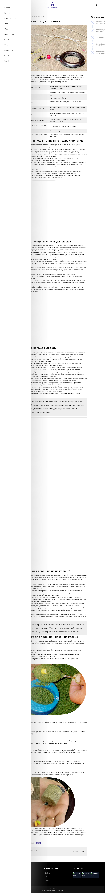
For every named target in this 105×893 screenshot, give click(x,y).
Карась (7, 13)
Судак (7, 56)
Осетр (7, 29)
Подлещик (9, 34)
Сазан (6, 40)
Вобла (7, 8)
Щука (6, 61)
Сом (6, 45)
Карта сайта (52, 888)
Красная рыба (10, 18)
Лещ (6, 24)
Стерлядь (8, 50)
